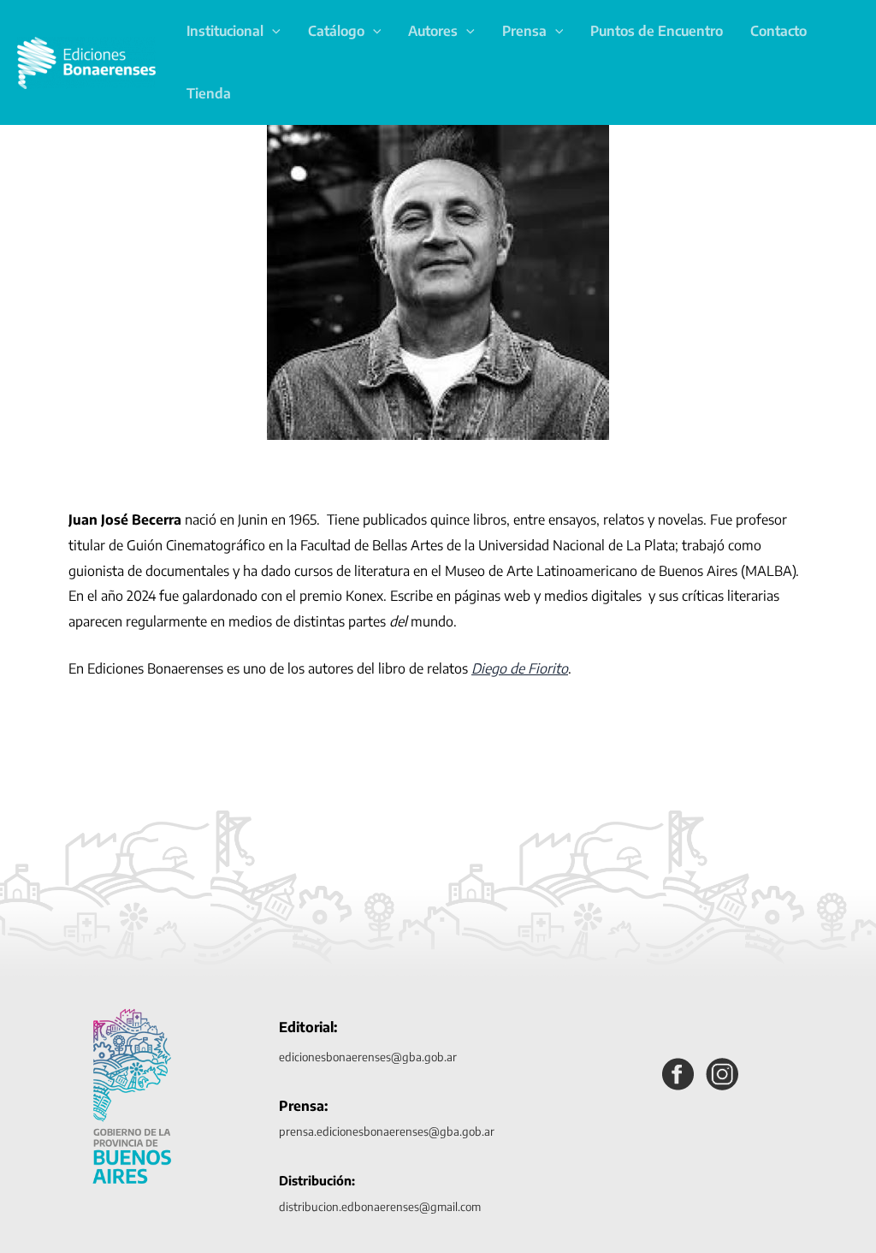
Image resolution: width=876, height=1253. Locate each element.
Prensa (524, 30)
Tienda (208, 93)
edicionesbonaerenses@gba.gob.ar (368, 1056)
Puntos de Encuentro (656, 30)
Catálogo (336, 30)
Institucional (224, 30)
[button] (272, 31)
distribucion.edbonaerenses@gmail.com (380, 1206)
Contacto (778, 30)
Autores (433, 30)
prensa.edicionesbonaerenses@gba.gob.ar (386, 1131)
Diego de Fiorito (519, 668)
